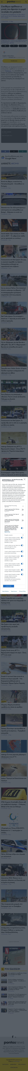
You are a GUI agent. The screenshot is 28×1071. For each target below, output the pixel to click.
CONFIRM (8, 586)
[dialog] (14, 535)
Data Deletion (5, 591)
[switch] (22, 509)
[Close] (25, 479)
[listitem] (14, 506)
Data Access (14, 591)
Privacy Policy (22, 591)
